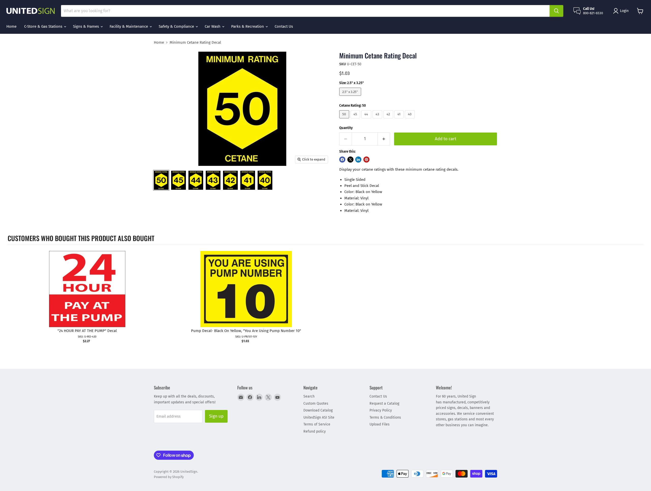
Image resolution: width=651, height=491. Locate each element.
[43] (378, 119)
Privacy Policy (380, 410)
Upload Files (379, 424)
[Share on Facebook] (342, 159)
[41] (399, 119)
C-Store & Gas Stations (43, 26)
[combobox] (305, 11)
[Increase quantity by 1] (384, 138)
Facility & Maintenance (129, 26)
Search (309, 396)
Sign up (216, 416)
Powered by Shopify (169, 477)
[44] (367, 119)
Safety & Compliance (177, 26)
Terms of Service (316, 424)
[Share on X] (350, 159)
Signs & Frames (86, 26)
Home (11, 26)
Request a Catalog (384, 403)
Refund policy (314, 431)
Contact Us (284, 26)
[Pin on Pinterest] (366, 159)
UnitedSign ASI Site (318, 417)
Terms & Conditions (385, 417)
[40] (410, 119)
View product (87, 294)
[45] (356, 119)
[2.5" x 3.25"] (350, 97)
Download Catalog (318, 410)
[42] (388, 119)
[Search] (556, 11)
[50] (344, 119)
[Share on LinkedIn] (358, 159)
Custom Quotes (315, 403)
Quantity (346, 128)
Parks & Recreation (248, 26)
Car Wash (213, 26)
